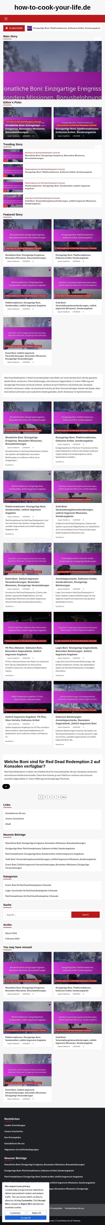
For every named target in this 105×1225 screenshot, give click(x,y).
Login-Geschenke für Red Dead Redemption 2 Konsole (76, 572)
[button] (6, 18)
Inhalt (8, 824)
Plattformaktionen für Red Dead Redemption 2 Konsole (76, 125)
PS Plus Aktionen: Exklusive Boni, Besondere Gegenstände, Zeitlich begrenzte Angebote (23, 651)
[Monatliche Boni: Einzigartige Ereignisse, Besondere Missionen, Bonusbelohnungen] (27, 235)
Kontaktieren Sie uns (15, 813)
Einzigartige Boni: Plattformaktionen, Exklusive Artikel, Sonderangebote (58, 157)
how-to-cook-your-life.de (52, 7)
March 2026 (11, 933)
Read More (9, 465)
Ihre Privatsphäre (12, 1137)
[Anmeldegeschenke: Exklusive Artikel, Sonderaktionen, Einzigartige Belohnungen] (78, 559)
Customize (15, 1213)
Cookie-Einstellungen (14, 1125)
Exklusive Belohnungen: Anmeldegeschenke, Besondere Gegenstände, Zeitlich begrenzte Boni (76, 720)
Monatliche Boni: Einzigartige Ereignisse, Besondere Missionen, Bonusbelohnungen (25, 129)
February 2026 (12, 938)
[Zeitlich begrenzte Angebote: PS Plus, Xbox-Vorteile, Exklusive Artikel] (27, 697)
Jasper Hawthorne (13, 136)
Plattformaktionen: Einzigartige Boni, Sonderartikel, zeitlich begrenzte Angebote (25, 509)
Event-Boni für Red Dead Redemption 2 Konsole (23, 122)
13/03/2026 (26, 136)
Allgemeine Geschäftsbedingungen (21, 1149)
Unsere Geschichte (14, 818)
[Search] (98, 18)
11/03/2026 (26, 362)
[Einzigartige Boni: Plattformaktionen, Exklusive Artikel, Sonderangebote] (52, 90)
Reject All (36, 1213)
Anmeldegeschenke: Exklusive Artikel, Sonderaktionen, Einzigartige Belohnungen (76, 582)
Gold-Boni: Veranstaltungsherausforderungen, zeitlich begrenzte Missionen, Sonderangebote (76, 305)
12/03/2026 (26, 309)
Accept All (26, 1217)
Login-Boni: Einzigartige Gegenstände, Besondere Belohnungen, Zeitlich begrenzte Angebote (77, 651)
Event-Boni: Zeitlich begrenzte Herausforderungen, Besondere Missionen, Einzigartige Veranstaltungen (25, 356)
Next (64, 797)
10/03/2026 (26, 658)
